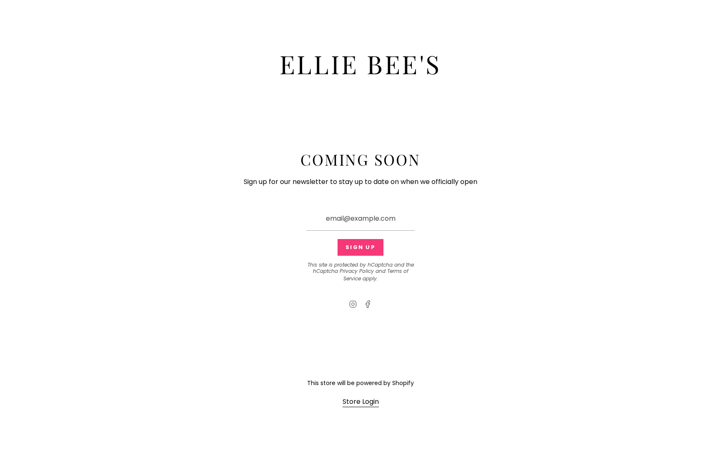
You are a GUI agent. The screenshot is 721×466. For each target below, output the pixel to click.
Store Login (361, 401)
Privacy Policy (357, 271)
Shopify (403, 383)
